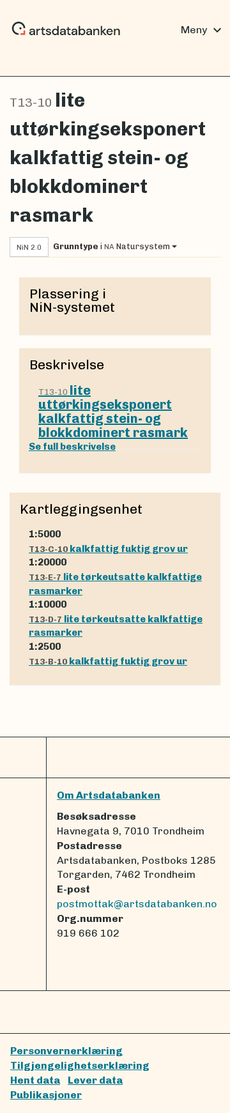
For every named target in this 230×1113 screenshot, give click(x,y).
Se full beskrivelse (72, 446)
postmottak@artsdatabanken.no (137, 904)
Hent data (35, 1080)
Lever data (95, 1080)
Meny (203, 30)
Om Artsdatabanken (108, 795)
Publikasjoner (46, 1095)
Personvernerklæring (66, 1051)
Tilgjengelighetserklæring (80, 1065)
